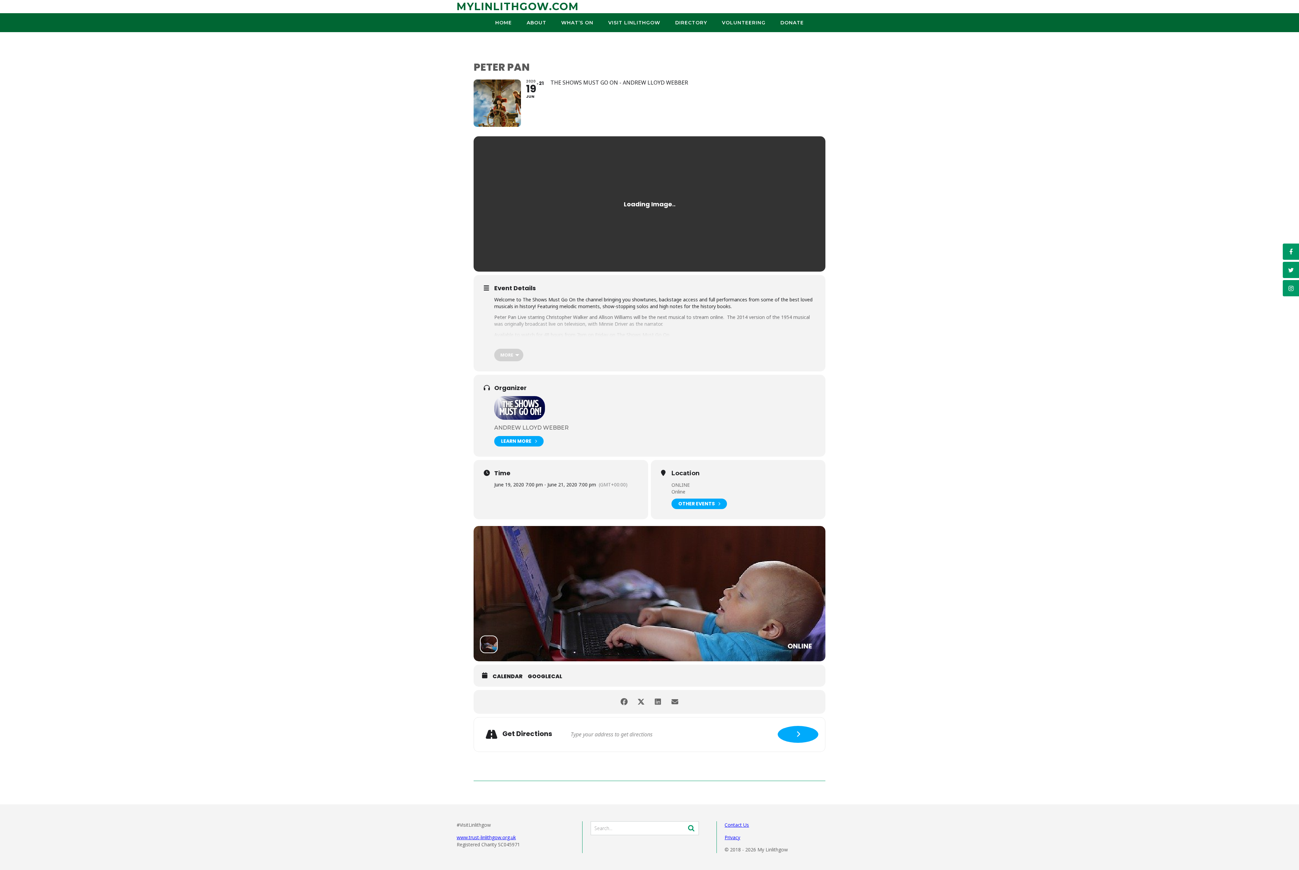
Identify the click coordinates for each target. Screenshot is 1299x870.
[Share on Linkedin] (658, 701)
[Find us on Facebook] (1291, 252)
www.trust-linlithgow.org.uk (486, 837)
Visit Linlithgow (634, 23)
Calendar (508, 676)
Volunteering (744, 23)
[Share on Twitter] (641, 701)
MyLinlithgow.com (518, 6)
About (536, 23)
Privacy (732, 837)
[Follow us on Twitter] (1291, 270)
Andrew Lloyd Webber (531, 428)
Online (678, 491)
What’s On (577, 23)
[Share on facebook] (624, 701)
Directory (691, 23)
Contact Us (737, 825)
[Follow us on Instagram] (1291, 288)
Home (503, 23)
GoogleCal (545, 676)
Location (685, 473)
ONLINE (680, 485)
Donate (792, 23)
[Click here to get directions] (798, 734)
